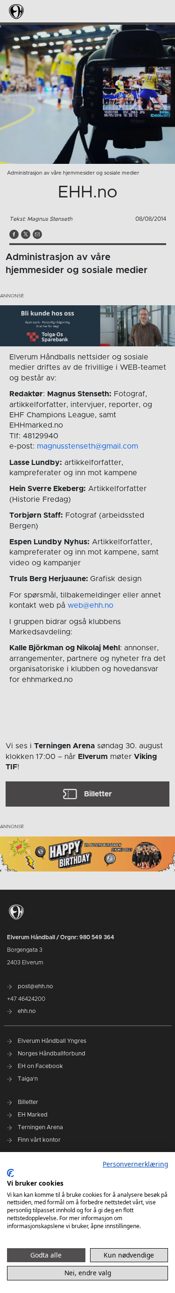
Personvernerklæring (135, 1163)
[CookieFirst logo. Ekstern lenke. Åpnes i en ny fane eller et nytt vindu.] (10, 1173)
